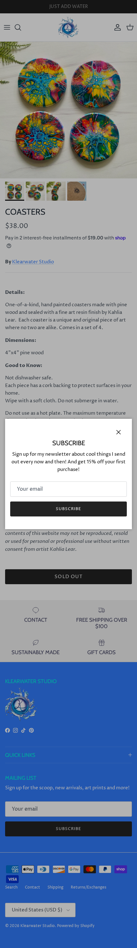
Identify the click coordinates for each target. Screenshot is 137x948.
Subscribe (68, 509)
